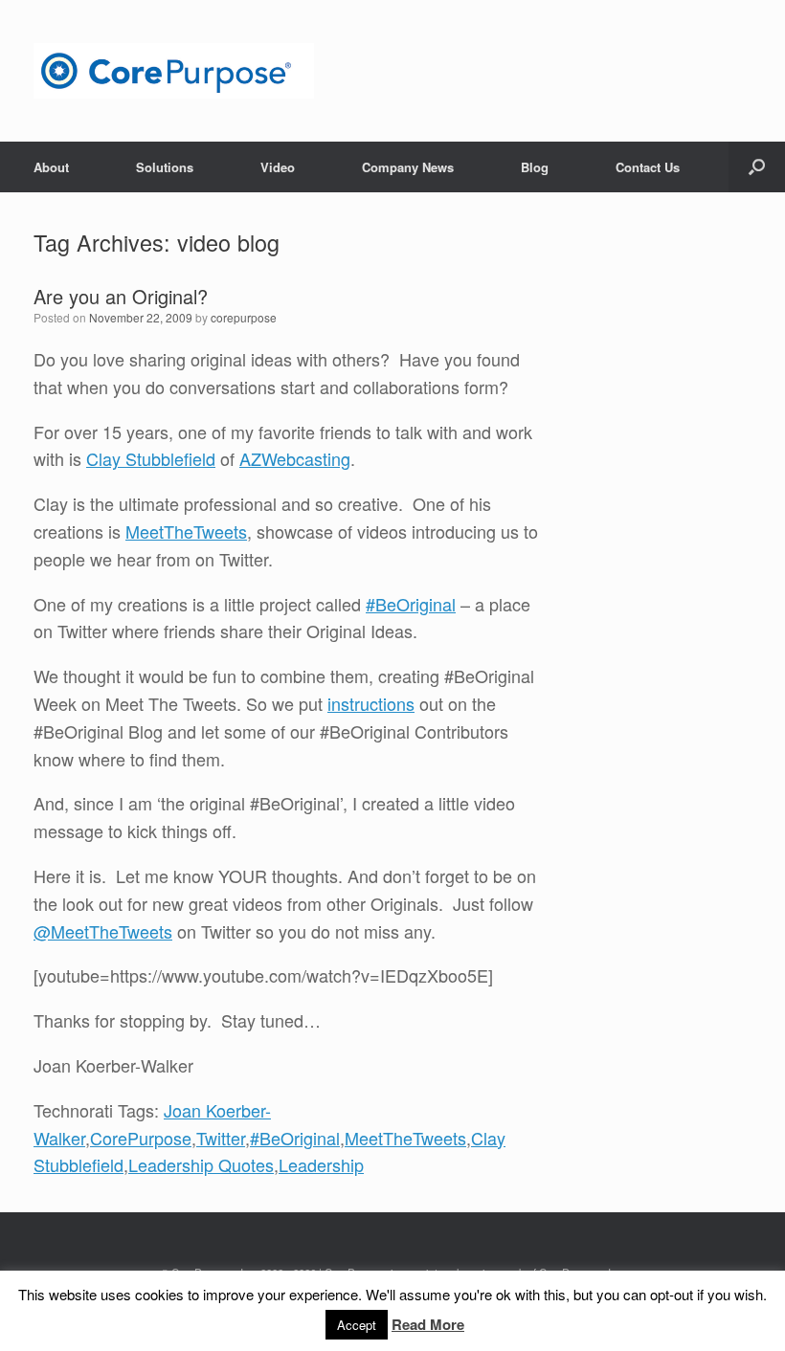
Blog (535, 167)
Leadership (321, 1164)
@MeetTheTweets (103, 931)
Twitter (220, 1137)
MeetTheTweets (186, 531)
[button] (757, 167)
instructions (371, 703)
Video (277, 167)
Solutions (164, 167)
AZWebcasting (294, 458)
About (51, 167)
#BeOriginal (411, 603)
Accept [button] (356, 1325)
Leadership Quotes (201, 1164)
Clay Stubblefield (150, 458)
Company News (408, 167)
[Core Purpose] (174, 71)
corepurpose (244, 317)
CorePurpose (140, 1137)
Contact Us (648, 167)
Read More (428, 1324)
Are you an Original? (121, 296)
